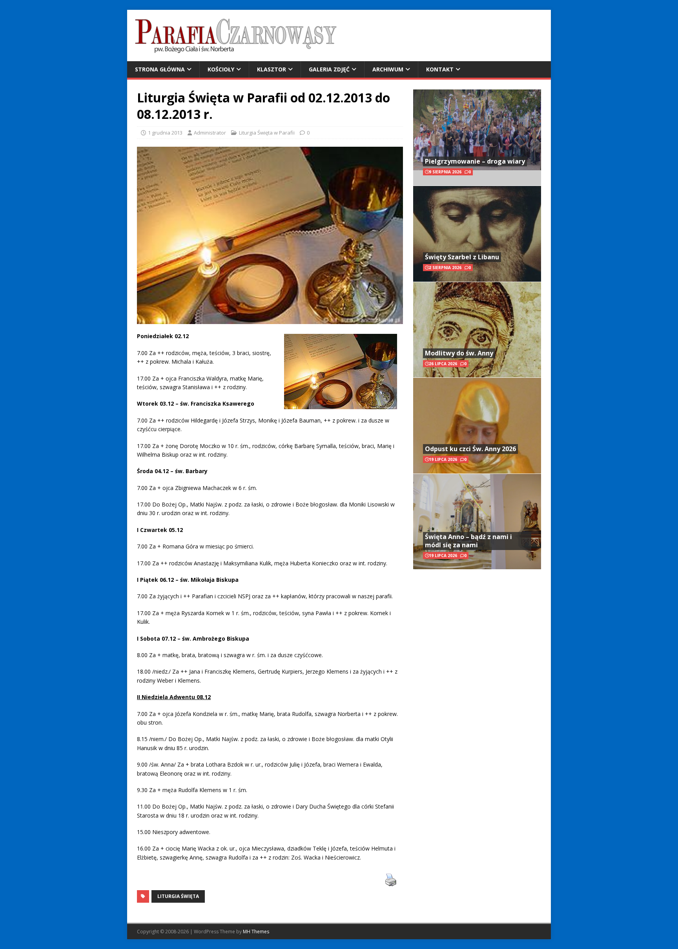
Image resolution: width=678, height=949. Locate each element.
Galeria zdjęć (329, 69)
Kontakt (440, 69)
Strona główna (160, 69)
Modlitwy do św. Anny (459, 353)
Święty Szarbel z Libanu (462, 257)
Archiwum (387, 69)
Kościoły (221, 69)
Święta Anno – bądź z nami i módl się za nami (468, 540)
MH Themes (256, 931)
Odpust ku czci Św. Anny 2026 (470, 448)
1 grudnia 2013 (165, 132)
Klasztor (271, 69)
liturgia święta (178, 896)
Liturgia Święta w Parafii (267, 132)
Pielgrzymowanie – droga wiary (475, 161)
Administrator (210, 132)
